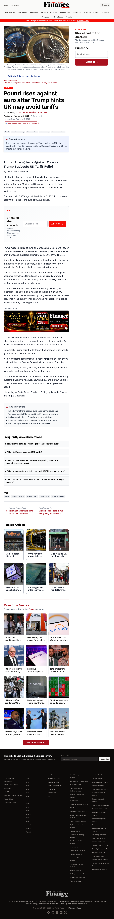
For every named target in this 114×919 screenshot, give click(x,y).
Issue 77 (28, 803)
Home (6, 80)
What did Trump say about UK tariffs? (24, 452)
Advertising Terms (10, 802)
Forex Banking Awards (77, 851)
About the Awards (54, 775)
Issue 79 (28, 796)
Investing (77, 12)
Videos (96, 12)
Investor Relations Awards (101, 775)
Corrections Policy (98, 842)
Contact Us (7, 788)
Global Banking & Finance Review (31, 112)
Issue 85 (28, 775)
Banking (53, 12)
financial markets (58, 132)
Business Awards (75, 785)
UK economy (44, 132)
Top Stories (10, 12)
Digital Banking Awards (78, 877)
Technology (65, 12)
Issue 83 (28, 782)
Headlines (58, 17)
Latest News (8, 792)
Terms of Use (8, 799)
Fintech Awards (75, 831)
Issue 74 (28, 814)
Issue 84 (28, 778)
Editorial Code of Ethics (100, 845)
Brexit (7, 132)
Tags (79, 908)
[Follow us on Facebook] (57, 912)
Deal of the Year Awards (78, 811)
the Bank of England (28, 362)
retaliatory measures (14, 279)
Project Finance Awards (100, 789)
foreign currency (18, 132)
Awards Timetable (54, 778)
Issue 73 (28, 818)
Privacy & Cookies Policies (13, 795)
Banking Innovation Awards (79, 874)
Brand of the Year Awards (79, 781)
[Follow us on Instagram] (53, 912)
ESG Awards (74, 847)
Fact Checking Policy (99, 852)
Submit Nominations (54, 785)
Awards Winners (53, 782)
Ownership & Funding (99, 838)
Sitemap (72, 908)
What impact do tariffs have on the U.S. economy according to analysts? (35, 481)
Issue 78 (28, 800)
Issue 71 (28, 825)
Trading (87, 12)
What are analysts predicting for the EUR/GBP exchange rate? (36, 471)
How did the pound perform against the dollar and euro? (33, 444)
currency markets (26, 260)
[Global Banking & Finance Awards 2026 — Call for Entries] (36, 321)
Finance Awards (75, 881)
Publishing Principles (99, 835)
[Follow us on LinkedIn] (61, 912)
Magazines (47, 17)
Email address (65, 756)
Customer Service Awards (79, 804)
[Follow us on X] (65, 912)
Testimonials (52, 789)
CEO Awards (74, 801)
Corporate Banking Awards (79, 821)
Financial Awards (98, 856)
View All (28, 832)
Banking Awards (75, 870)
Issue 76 (28, 807)
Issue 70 (28, 828)
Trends (69, 17)
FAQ (49, 796)
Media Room (52, 793)
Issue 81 (28, 789)
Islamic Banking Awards (100, 782)
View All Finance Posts (36, 743)
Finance (44, 12)
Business (34, 12)
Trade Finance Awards (100, 809)
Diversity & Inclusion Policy (101, 849)
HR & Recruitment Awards (101, 805)
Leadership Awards (98, 778)
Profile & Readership (11, 785)
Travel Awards (97, 825)
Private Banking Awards (100, 859)
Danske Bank (48, 367)
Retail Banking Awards (99, 869)
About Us (7, 775)
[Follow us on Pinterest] (48, 912)
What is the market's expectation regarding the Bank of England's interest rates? (32, 461)
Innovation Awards (76, 854)
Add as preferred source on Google (22, 123)
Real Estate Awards (98, 785)
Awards (105, 12)
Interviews (22, 12)
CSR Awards (74, 808)
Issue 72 (28, 821)
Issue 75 (28, 810)
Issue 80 (28, 793)
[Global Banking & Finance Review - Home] (57, 5)
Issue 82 (28, 785)
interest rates (32, 132)
